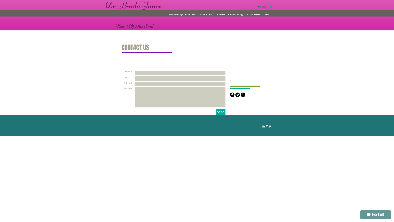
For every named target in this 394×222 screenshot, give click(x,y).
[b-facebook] (232, 94)
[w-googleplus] (270, 126)
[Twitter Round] (237, 94)
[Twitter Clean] (267, 125)
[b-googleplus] (243, 94)
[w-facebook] (263, 126)
